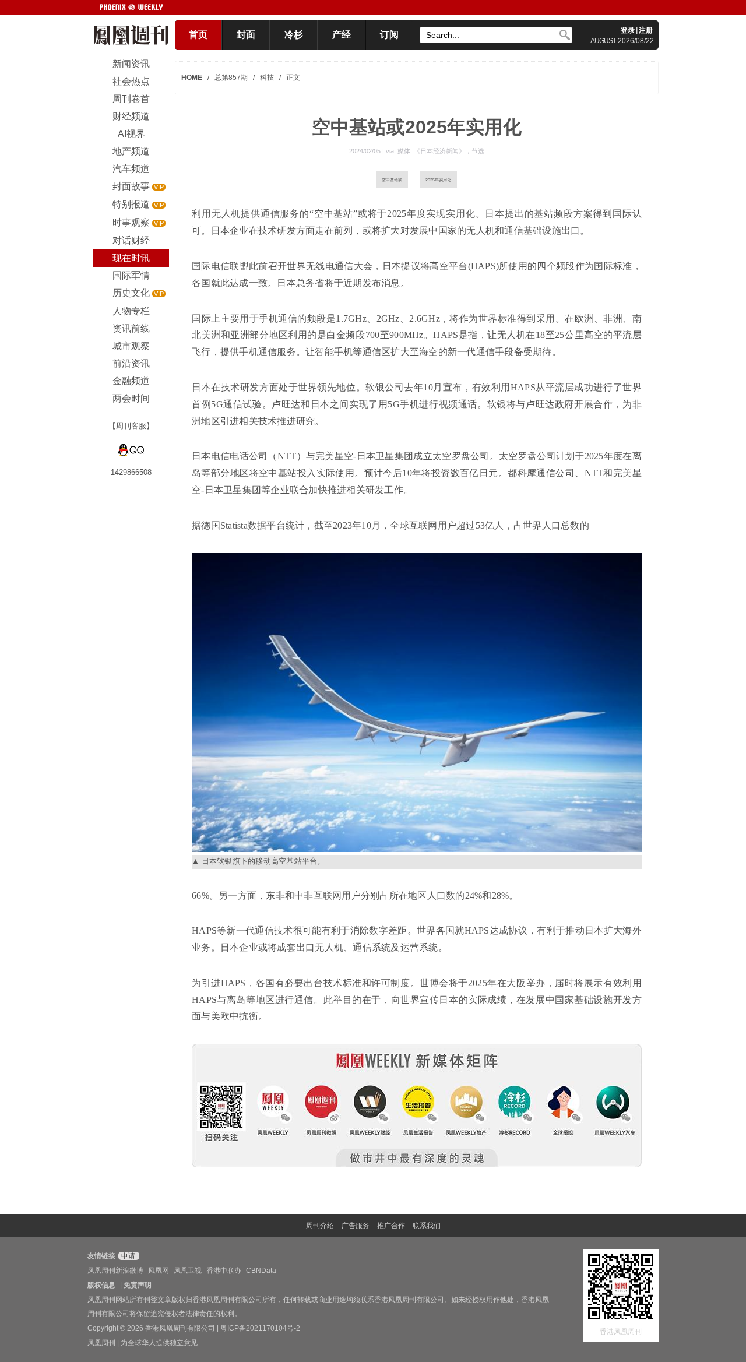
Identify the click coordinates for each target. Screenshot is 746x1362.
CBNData (261, 1270)
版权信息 (101, 1285)
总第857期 (231, 77)
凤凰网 (158, 1270)
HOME (191, 77)
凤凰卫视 (188, 1270)
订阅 (389, 35)
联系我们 (427, 1226)
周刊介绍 (320, 1226)
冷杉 (293, 35)
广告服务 (356, 1226)
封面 (246, 35)
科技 (267, 77)
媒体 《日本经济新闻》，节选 (440, 150)
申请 (127, 1256)
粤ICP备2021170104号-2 (260, 1328)
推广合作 (391, 1226)
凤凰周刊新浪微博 (115, 1270)
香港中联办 (223, 1270)
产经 (341, 35)
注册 (646, 30)
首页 (198, 35)
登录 (628, 30)
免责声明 (138, 1285)
